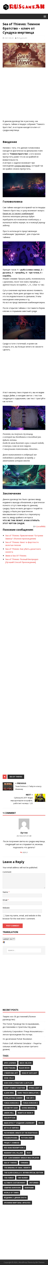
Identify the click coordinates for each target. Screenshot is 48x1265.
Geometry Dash (11, 1108)
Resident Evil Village (13, 1153)
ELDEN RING (9, 1093)
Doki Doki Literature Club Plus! (18, 1083)
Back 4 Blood (26, 1063)
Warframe (29, 1188)
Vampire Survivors (12, 1188)
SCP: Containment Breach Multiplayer (21, 1158)
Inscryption (9, 1118)
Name (6, 892)
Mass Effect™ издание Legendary (19, 1123)
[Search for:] (24, 950)
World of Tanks (11, 1192)
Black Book (24, 1068)
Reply (25, 852)
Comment (7, 872)
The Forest (9, 1178)
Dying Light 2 (35, 1088)
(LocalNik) (40, 526)
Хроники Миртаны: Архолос (17, 1203)
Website (6, 907)
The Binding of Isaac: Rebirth (17, 1168)
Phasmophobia (10, 1138)
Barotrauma (9, 1068)
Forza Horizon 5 (30, 1103)
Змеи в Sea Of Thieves (15, 555)
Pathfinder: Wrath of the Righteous (20, 1133)
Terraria (24, 1163)
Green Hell (9, 1113)
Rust (29, 1153)
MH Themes (39, 1262)
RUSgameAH (22, 38)
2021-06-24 (9, 38)
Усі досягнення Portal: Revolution (17, 1039)
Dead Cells (9, 1078)
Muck (40, 1123)
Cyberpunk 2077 (11, 1073)
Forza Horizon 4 (11, 1103)
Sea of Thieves (15, 777)
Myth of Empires (11, 1128)
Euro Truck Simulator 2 (28, 1093)
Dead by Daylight (29, 1073)
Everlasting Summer (13, 1098)
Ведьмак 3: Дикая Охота (15, 1197)
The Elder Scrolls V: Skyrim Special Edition (23, 1173)
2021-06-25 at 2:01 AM (24, 836)
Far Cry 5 (30, 1098)
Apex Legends (10, 1063)
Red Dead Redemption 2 (14, 1148)
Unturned (34, 1183)
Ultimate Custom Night (14, 1183)
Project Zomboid (11, 1143)
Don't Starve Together (14, 1088)
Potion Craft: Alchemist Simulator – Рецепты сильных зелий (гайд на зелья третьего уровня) (22, 1046)
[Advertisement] (24, 94)
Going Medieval (29, 1108)
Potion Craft (27, 1138)
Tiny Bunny (23, 1178)
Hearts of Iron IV (25, 1113)
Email (5, 900)
